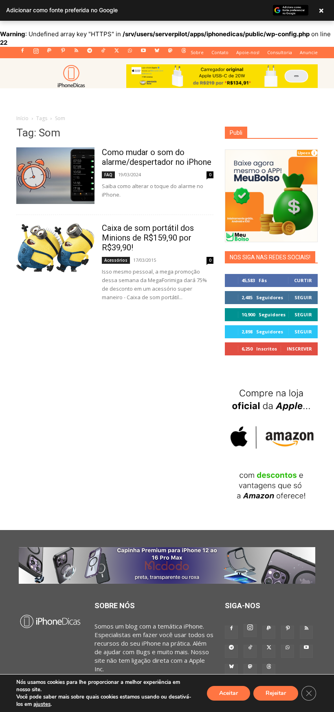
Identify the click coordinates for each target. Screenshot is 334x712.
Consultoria (279, 52)
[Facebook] (22, 53)
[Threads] (184, 53)
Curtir (303, 280)
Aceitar (228, 693)
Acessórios (115, 260)
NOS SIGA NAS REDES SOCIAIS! (270, 257)
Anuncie (309, 52)
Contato (220, 52)
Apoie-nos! (247, 52)
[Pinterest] (63, 53)
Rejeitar (276, 693)
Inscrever (299, 349)
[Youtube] (143, 53)
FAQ (108, 174)
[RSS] (76, 53)
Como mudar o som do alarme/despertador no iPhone (156, 157)
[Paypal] (49, 53)
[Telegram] (90, 53)
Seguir (303, 297)
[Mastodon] (170, 53)
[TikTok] (103, 53)
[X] (116, 53)
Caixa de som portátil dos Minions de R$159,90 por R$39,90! (148, 237)
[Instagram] (36, 53)
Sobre (197, 52)
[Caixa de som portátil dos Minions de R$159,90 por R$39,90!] (55, 248)
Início (22, 118)
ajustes (42, 704)
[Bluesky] (157, 53)
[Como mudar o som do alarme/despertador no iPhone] (55, 175)
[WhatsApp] (130, 53)
